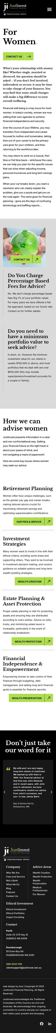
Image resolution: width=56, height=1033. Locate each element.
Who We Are (13, 872)
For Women (39, 894)
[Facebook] (41, 1023)
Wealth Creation (41, 872)
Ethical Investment (16, 909)
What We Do (12, 884)
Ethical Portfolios (15, 913)
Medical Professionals (40, 889)
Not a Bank (12, 880)
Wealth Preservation (40, 882)
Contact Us (12, 896)
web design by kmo (13, 986)
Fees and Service (15, 876)
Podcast (10, 892)
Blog (8, 888)
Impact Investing (15, 917)
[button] (49, 9)
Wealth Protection (42, 876)
